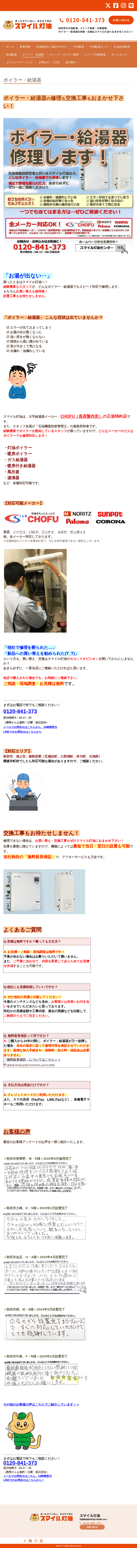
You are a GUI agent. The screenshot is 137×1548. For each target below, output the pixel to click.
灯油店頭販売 (122, 46)
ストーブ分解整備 (95, 54)
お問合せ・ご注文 (49, 62)
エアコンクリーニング (19, 62)
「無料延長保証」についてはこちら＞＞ (32, 1059)
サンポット (78, 532)
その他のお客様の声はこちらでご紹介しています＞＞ (41, 1404)
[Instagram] (123, 5)
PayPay (38, 1099)
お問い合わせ (121, 20)
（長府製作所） (89, 416)
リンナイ (47, 532)
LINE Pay (54, 1099)
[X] (108, 5)
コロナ (62, 532)
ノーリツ (19, 532)
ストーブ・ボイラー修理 (64, 54)
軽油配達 (11, 54)
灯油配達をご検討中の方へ (52, 46)
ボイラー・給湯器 (33, 54)
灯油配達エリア (99, 46)
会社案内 (70, 62)
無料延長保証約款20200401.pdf (26, 1065)
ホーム (10, 46)
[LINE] (131, 5)
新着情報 (25, 46)
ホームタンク (119, 54)
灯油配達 (79, 46)
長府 (6, 532)
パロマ (33, 532)
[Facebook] (115, 5)
